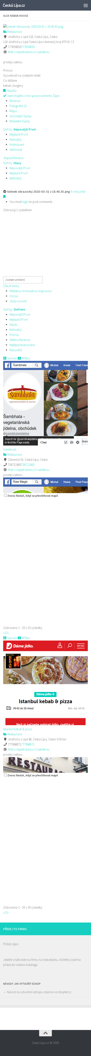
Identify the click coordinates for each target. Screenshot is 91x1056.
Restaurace (14, 32)
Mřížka (25, 358)
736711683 (27, 465)
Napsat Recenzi (13, 158)
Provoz (14, 335)
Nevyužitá (16, 350)
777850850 (27, 47)
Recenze (15, 101)
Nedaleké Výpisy (20, 121)
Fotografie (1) (18, 106)
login (25, 202)
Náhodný (16, 140)
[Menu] (85, 5)
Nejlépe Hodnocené (22, 345)
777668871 (27, 744)
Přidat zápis (10, 944)
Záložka (11, 91)
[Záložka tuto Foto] (4, 197)
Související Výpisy (21, 116)
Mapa (13, 111)
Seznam (11, 358)
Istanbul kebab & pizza (17, 729)
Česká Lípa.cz (14, 5)
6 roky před (78, 192)
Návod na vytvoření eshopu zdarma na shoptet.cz (39, 992)
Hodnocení (17, 145)
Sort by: (19, 129)
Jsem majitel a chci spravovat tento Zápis (32, 96)
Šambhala (9, 449)
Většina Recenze (20, 340)
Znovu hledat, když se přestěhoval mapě (32, 496)
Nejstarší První (19, 134)
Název (14, 325)
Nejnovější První (20, 168)
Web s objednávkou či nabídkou (28, 52)
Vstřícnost (16, 150)
